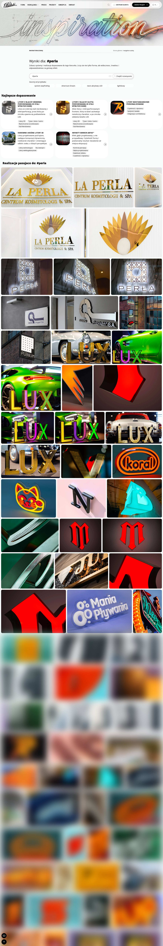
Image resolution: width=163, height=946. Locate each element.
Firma (23, 5)
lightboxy (121, 86)
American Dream (68, 86)
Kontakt (72, 5)
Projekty (52, 5)
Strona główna (117, 50)
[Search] (108, 4)
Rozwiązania (32, 5)
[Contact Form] (4, 935)
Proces (44, 5)
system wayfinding (42, 86)
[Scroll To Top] (4, 941)
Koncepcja (62, 5)
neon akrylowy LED (94, 86)
